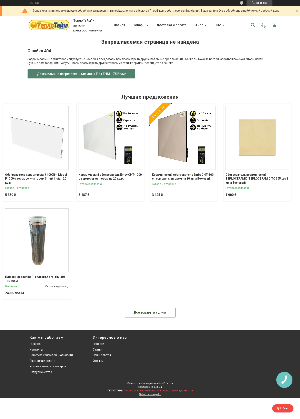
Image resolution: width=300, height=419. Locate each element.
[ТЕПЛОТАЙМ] (49, 25)
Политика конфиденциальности (51, 355)
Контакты (36, 349)
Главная (119, 25)
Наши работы (102, 355)
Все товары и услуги (150, 312)
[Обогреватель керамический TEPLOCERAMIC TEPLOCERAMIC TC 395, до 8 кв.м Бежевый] (257, 138)
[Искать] (253, 25)
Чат (286, 408)
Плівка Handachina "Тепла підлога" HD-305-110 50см (36, 279)
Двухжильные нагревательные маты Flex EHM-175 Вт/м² (81, 74)
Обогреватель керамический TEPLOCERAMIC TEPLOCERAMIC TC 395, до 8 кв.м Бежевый (257, 178)
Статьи (97, 349)
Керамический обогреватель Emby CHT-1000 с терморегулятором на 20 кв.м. (110, 176)
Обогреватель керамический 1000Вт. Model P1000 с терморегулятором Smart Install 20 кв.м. (36, 178)
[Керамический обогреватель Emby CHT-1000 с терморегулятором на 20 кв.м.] (110, 138)
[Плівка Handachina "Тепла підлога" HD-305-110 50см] (37, 240)
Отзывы (98, 360)
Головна (35, 343)
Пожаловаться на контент (139, 390)
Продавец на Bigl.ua (150, 386)
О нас (199, 25)
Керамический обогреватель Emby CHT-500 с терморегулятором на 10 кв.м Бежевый (182, 176)
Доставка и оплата (172, 25)
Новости (98, 343)
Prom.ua (168, 383)
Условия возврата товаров (48, 366)
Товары (139, 25)
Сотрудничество (41, 372)
